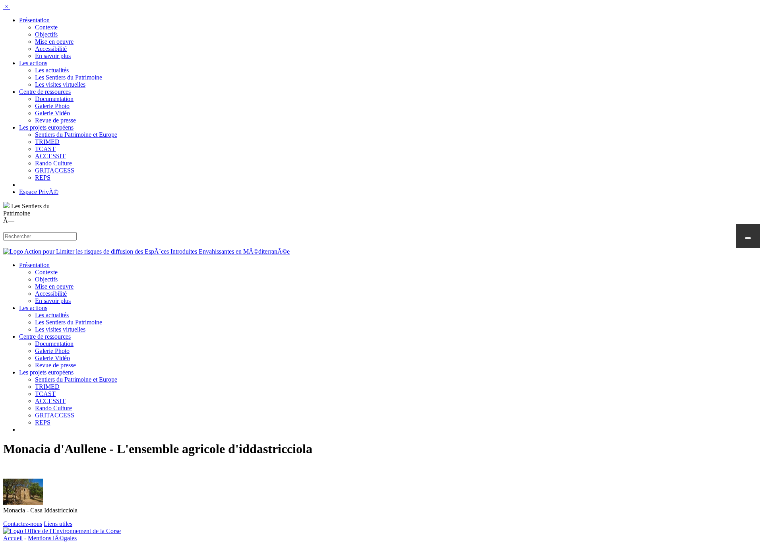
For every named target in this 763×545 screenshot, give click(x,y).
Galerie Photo (52, 106)
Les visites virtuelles (60, 84)
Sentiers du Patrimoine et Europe (76, 134)
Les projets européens (46, 127)
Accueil (13, 538)
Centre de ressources (45, 91)
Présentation (34, 20)
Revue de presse (55, 120)
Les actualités (52, 70)
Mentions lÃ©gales (52, 538)
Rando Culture (53, 163)
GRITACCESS (54, 170)
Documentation (54, 98)
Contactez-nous (22, 523)
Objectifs (46, 34)
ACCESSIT (50, 156)
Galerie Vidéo (52, 113)
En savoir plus (53, 55)
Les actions (33, 63)
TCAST (45, 148)
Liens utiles (58, 523)
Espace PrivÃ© (38, 191)
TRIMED (47, 141)
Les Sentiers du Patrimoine (68, 77)
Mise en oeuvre (54, 41)
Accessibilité (51, 48)
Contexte (46, 27)
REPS (42, 177)
